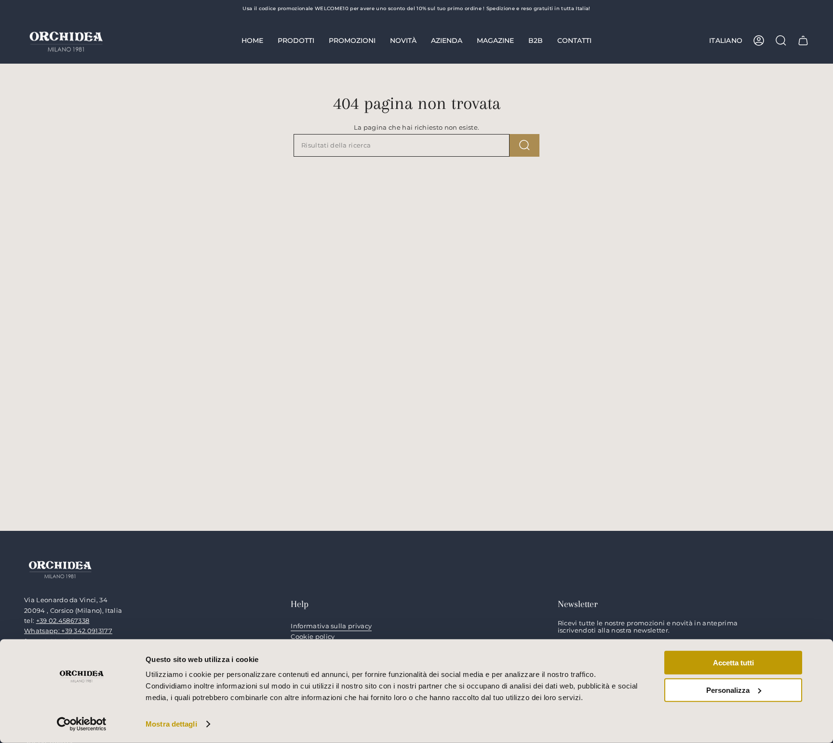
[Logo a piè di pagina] (60, 568)
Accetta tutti (733, 663)
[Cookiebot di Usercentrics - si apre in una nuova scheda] (82, 724)
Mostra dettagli (171, 724)
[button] (296, 40)
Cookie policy (313, 636)
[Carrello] (803, 40)
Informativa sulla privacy (331, 626)
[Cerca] (524, 145)
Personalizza (728, 690)
